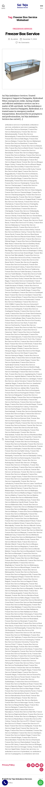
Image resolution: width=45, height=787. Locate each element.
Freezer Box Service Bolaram (27, 174)
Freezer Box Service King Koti (21, 437)
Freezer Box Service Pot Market (28, 668)
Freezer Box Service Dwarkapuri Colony (27, 250)
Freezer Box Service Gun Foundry (28, 320)
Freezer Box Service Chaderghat (17, 183)
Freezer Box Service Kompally (16, 444)
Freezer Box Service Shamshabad (17, 742)
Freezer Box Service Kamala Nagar (23, 404)
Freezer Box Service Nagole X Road (24, 581)
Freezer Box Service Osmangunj (22, 640)
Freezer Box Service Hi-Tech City (22, 339)
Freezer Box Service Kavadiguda (17, 430)
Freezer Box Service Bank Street (21, 148)
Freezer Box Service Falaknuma (27, 269)
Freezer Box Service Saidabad (21, 730)
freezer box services (28, 749)
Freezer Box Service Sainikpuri (30, 733)
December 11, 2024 (30, 39)
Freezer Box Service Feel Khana (22, 276)
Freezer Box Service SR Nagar (30, 744)
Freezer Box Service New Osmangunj (19, 614)
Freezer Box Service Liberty (32, 477)
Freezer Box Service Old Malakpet (17, 635)
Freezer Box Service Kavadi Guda (25, 428)
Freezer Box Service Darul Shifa (22, 230)
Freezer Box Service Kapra (15, 414)
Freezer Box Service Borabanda (16, 176)
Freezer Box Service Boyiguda (25, 181)
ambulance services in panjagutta (24, 127)
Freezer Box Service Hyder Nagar (17, 360)
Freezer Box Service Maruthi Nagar (18, 528)
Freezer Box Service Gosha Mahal (22, 306)
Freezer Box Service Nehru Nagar (17, 598)
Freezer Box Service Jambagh (25, 379)
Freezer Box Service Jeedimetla (26, 386)
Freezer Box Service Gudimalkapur (18, 316)
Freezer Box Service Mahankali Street (24, 497)
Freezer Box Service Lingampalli (17, 479)
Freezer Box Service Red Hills (25, 712)
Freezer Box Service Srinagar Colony (18, 747)
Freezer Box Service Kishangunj (27, 442)
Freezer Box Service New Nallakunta (24, 609)
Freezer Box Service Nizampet (16, 621)
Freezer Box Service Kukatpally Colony (27, 456)
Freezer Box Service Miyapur (27, 544)
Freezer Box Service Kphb (31, 449)
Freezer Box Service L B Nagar (26, 463)
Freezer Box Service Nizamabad (26, 619)
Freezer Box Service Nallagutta (16, 584)
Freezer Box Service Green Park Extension (25, 313)
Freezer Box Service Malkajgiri (16, 509)
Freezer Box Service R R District (27, 682)
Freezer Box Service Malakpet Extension (27, 507)
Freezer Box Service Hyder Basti (28, 358)
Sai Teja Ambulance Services (20, 779)
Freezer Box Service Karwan (15, 425)
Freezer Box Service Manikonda (26, 518)
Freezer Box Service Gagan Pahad (28, 288)
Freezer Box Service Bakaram (27, 136)
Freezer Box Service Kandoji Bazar (29, 411)
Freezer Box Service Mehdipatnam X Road (25, 537)
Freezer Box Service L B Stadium (17, 465)
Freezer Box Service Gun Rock (16, 323)
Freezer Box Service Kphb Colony (17, 451)
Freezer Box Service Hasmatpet (17, 334)
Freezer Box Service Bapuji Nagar (26, 153)
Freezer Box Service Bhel (14, 167)
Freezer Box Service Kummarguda (17, 458)
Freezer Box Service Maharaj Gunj (17, 500)
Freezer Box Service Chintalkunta (17, 218)
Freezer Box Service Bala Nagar (16, 139)
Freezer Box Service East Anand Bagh (19, 253)
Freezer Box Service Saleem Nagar (18, 735)
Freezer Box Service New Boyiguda (18, 605)
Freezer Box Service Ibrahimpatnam (18, 369)
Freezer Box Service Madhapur (26, 490)
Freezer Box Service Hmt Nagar (28, 351)
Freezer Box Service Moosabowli (23, 551)
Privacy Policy (8, 765)
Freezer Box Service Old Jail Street (27, 633)
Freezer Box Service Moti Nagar (27, 558)
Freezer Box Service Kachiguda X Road (19, 393)
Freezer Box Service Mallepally (16, 514)
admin (15, 39)
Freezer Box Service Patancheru (17, 658)
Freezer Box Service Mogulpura (16, 546)
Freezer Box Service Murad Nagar (17, 567)
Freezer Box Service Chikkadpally (26, 211)
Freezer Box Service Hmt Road (16, 353)
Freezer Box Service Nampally (22, 588)
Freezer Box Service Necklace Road (25, 595)
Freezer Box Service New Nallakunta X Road (21, 612)
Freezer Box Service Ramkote (26, 700)
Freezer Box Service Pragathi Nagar (18, 670)
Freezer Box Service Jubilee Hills (17, 388)
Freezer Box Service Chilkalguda (17, 213)
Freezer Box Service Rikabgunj (25, 716)
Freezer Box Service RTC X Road (23, 721)
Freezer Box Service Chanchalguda (28, 190)
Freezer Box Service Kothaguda (24, 446)
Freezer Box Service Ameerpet (16, 129)
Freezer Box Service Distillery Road (26, 244)
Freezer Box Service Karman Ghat (17, 418)
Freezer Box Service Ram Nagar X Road (24, 688)
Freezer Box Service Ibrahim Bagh (26, 367)
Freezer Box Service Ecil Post (20, 258)
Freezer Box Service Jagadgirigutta (22, 374)
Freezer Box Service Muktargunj (26, 565)
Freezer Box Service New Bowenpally (28, 602)
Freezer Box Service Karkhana (25, 416)
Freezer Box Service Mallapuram (30, 511)
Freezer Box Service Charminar (16, 206)
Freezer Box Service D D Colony (21, 223)
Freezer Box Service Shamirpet (28, 740)
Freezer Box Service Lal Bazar (19, 469)
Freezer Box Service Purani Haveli (17, 677)
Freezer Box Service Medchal (31, 530)
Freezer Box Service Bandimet (16, 143)
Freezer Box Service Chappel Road (22, 199)
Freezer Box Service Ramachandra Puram (20, 691)
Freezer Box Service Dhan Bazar (27, 234)
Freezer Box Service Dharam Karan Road (20, 237)
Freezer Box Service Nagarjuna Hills (18, 574)
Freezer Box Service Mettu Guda (17, 539)
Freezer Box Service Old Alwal (25, 626)
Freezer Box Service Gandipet (21, 295)
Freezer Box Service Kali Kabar (16, 400)
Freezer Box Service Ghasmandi (22, 299)
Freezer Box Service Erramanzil (16, 264)
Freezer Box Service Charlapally (26, 204)
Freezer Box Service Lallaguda (16, 474)
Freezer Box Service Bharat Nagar (28, 164)
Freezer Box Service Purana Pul (28, 674)
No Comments (24, 42)
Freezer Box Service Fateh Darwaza (18, 272)
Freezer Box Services (22, 29)
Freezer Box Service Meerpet (15, 532)
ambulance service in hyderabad (17, 125)
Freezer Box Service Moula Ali (16, 560)
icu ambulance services (30, 754)
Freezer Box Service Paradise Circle (18, 654)
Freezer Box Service (22, 33)
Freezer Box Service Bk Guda (24, 169)
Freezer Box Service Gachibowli (22, 281)
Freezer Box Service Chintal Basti (29, 216)
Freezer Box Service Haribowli (28, 332)
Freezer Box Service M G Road (21, 486)
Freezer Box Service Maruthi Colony (28, 525)
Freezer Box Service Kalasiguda (29, 397)
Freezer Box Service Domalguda (17, 246)
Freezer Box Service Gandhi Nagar (18, 290)
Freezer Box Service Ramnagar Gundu (19, 702)
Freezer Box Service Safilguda (21, 726)
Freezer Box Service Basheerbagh (26, 157)
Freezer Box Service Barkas (15, 155)
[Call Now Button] (5, 782)
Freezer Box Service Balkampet (29, 141)
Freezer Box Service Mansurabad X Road (20, 521)
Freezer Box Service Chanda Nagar (18, 192)
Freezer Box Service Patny (24, 663)
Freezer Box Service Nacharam (26, 572)
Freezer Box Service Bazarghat (16, 160)
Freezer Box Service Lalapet (31, 472)
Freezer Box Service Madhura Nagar (18, 493)
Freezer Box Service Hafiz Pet (25, 327)
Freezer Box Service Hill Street (21, 344)
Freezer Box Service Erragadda (26, 262)
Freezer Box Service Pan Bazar (21, 649)
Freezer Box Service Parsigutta (29, 656)
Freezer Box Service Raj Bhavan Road (19, 684)
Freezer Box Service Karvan (31, 423)
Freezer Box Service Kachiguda (27, 390)
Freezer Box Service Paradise (31, 651)
